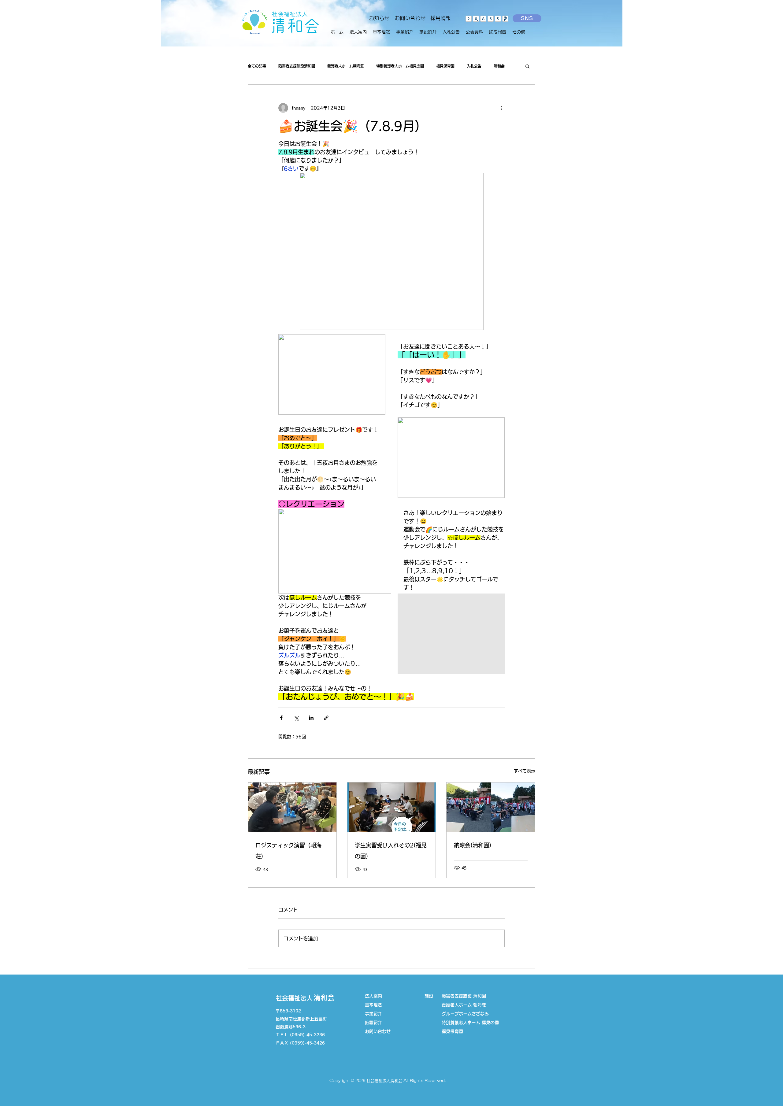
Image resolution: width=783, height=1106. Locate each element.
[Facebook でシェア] (281, 718)
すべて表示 (524, 771)
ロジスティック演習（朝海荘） (288, 850)
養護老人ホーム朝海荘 (345, 66)
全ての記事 (257, 66)
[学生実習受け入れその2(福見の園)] (391, 807)
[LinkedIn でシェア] (311, 718)
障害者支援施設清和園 (296, 66)
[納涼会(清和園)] (491, 807)
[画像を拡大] (451, 634)
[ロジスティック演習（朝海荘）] (292, 807)
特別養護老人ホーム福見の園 (400, 66)
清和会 (499, 66)
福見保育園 (445, 66)
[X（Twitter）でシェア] (296, 718)
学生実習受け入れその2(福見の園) (391, 850)
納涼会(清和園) (472, 845)
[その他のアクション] (501, 108)
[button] (404, 32)
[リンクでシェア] (326, 718)
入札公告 (474, 66)
